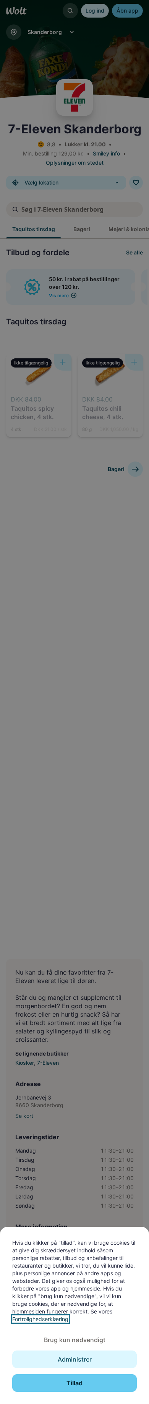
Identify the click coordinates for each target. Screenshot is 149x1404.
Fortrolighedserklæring (40, 1319)
